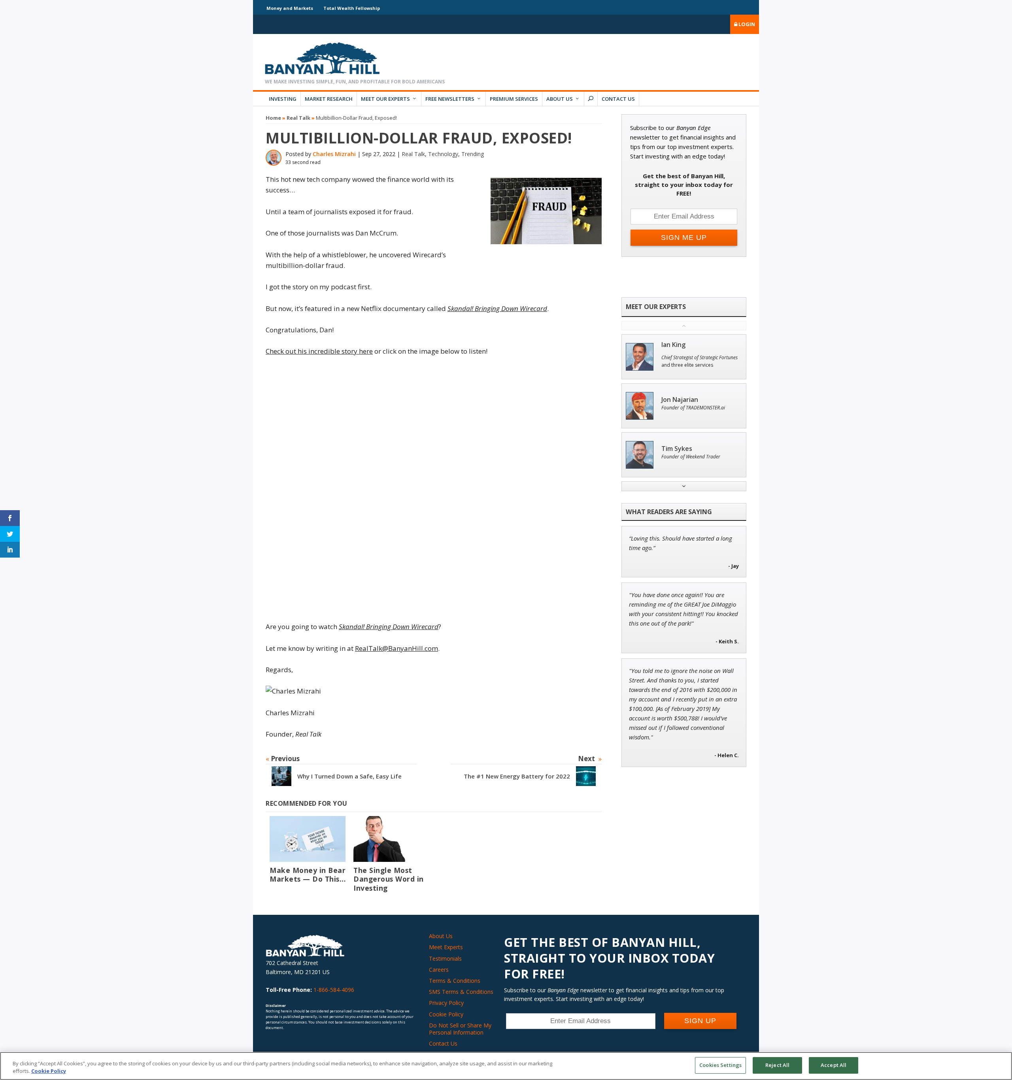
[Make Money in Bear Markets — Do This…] (308, 838)
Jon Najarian (679, 400)
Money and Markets (289, 8)
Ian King (673, 345)
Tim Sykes (676, 449)
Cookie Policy (446, 1014)
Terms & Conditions (454, 980)
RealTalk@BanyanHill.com (396, 648)
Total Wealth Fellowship (351, 8)
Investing (282, 98)
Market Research (329, 98)
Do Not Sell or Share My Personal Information (460, 1029)
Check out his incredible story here (319, 351)
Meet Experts (446, 947)
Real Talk (298, 117)
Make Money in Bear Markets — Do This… (308, 874)
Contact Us (618, 98)
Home (273, 117)
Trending (472, 154)
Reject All (777, 1065)
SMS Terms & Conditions (461, 991)
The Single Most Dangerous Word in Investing (388, 879)
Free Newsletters (449, 98)
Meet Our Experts (385, 98)
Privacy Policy (446, 1002)
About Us (559, 98)
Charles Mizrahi (334, 154)
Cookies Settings (720, 1065)
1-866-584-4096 (333, 989)
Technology (443, 154)
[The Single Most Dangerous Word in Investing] (391, 838)
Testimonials (445, 958)
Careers (439, 969)
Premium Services (514, 98)
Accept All (833, 1065)
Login (746, 24)
